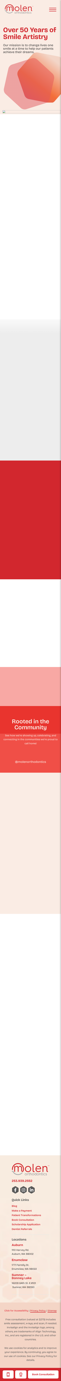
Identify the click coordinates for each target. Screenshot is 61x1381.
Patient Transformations (26, 1215)
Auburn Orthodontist (30, 1005)
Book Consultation (43, 1374)
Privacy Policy (38, 1310)
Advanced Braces (23, 669)
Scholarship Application (26, 1224)
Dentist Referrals (22, 1229)
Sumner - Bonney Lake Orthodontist (30, 1138)
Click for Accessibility (16, 1310)
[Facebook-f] (15, 1190)
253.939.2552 (22, 1181)
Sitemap (52, 1310)
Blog (14, 1205)
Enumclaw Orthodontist (30, 1071)
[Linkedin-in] (31, 1190)
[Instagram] (23, 1190)
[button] (52, 9)
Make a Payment (22, 1210)
